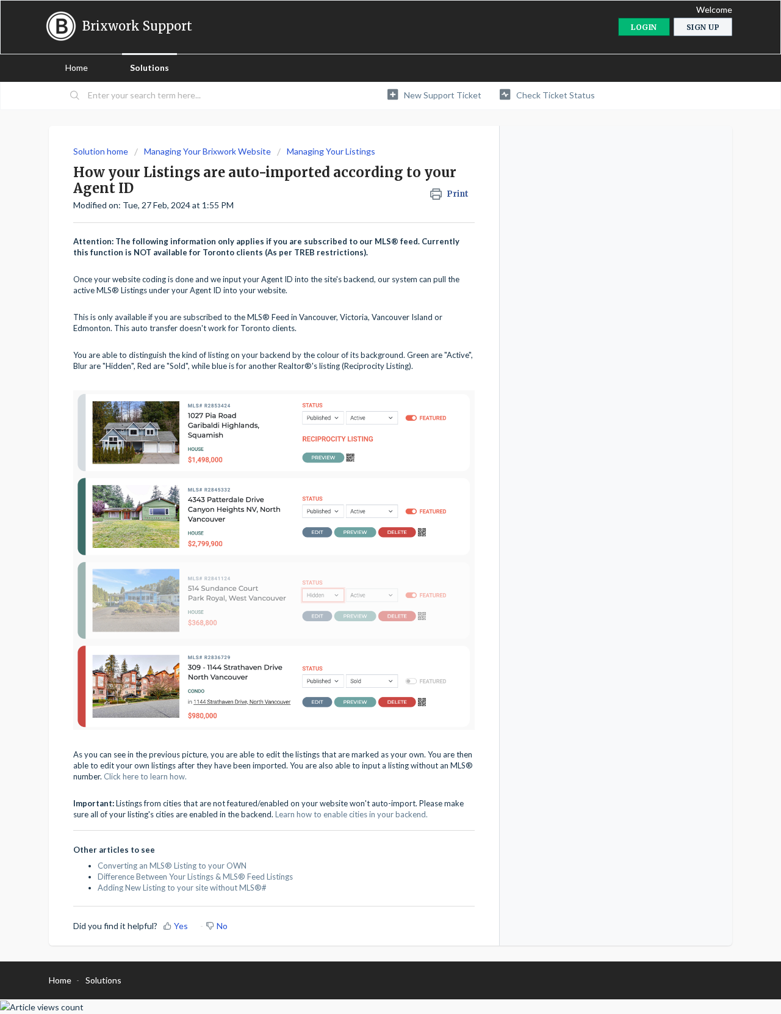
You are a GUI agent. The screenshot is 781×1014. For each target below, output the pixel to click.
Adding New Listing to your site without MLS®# (182, 887)
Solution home (101, 151)
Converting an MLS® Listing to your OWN (172, 865)
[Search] (75, 96)
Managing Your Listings (331, 151)
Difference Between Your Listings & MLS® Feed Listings (195, 876)
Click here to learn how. (144, 776)
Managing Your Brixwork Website (207, 151)
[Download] (368, 353)
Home (76, 67)
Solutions (149, 67)
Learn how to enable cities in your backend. (351, 814)
